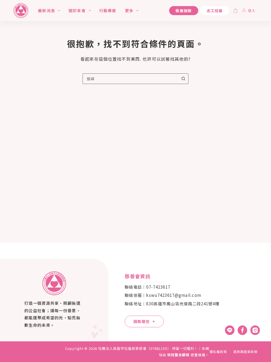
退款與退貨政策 (245, 352)
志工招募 (215, 10)
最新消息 (46, 10)
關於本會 (77, 10)
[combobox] (130, 78)
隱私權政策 (218, 352)
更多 (129, 10)
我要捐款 (183, 10)
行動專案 (107, 10)
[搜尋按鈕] (183, 79)
